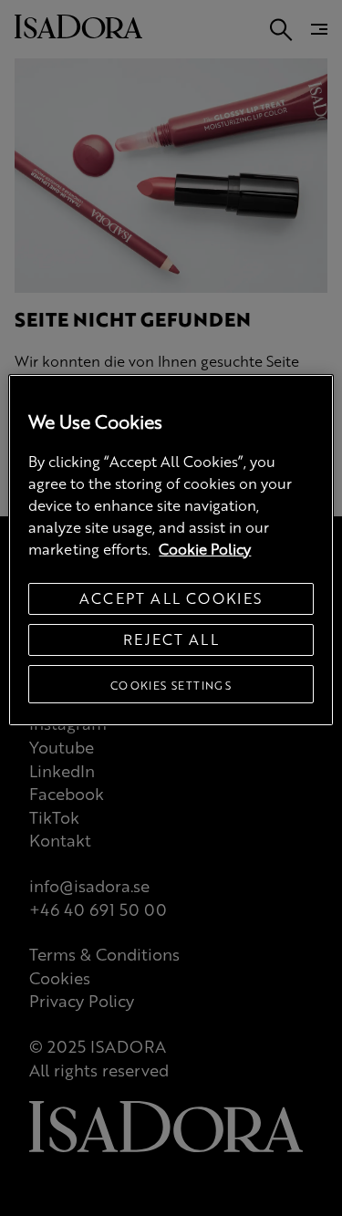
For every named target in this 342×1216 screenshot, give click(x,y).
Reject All (171, 639)
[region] (170, 550)
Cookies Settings (171, 685)
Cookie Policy (205, 548)
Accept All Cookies (170, 598)
